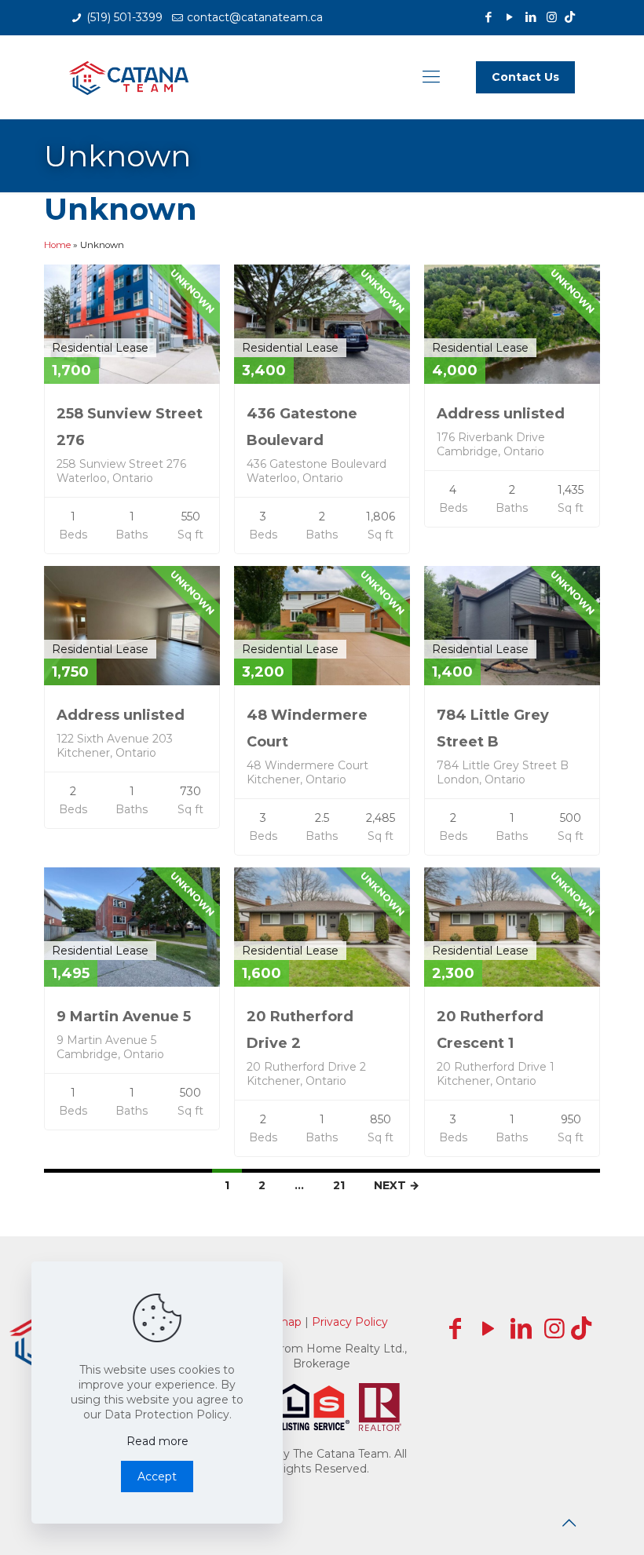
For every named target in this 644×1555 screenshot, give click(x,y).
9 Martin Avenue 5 (124, 1016)
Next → (396, 1185)
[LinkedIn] (530, 16)
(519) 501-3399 (124, 17)
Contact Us (525, 77)
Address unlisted (501, 413)
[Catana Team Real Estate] (128, 77)
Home (57, 244)
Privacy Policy (350, 1322)
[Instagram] (551, 16)
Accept (157, 1476)
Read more (157, 1441)
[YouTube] (509, 16)
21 (339, 1185)
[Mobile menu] (431, 77)
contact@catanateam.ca (255, 17)
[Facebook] (488, 16)
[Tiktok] (570, 16)
